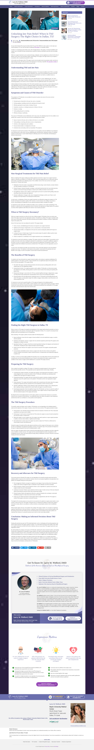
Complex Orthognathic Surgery (44, 742)
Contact (82, 6)
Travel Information (29, 6)
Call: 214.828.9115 (54, 719)
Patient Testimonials (65, 6)
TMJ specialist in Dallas (52, 62)
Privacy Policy (47, 746)
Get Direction (63, 719)
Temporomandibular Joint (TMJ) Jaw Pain (30, 40)
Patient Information (18, 6)
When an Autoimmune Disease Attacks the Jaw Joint (74, 16)
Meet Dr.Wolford (45, 6)
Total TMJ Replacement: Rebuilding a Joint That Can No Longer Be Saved (74, 23)
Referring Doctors (55, 6)
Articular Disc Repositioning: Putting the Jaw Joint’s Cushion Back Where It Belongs (74, 30)
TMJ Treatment (34, 742)
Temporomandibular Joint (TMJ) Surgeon (48, 40)
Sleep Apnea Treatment (56, 742)
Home (11, 6)
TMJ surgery (36, 47)
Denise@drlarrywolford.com (78, 726)
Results (73, 6)
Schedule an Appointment (66, 742)
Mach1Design (56, 746)
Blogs (78, 6)
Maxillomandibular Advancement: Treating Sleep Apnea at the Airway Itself (74, 36)
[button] (15, 548)
